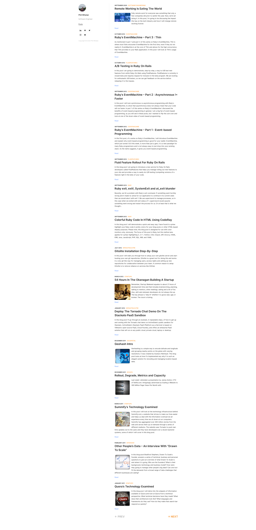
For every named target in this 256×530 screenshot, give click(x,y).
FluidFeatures (131, 63)
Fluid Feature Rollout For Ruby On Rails (140, 162)
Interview (130, 443)
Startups (128, 276)
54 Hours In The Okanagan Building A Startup (144, 279)
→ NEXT (173, 516)
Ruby (130, 185)
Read (116, 28)
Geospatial (131, 341)
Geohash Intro (124, 344)
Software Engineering (137, 5)
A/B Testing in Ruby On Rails (133, 66)
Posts (80, 24)
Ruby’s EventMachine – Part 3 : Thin (138, 37)
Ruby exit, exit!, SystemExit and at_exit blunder (145, 188)
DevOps (130, 372)
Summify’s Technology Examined (136, 407)
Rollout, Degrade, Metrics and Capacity (140, 375)
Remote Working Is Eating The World (138, 8)
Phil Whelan (83, 15)
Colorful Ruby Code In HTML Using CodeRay (143, 219)
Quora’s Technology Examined (134, 486)
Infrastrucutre (129, 248)
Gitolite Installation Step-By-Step (136, 251)
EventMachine (131, 34)
